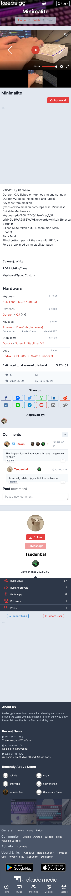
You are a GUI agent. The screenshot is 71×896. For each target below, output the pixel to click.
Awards (37, 836)
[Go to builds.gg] (44, 3)
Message (37, 546)
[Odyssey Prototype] (49, 812)
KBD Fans (9, 302)
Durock (7, 343)
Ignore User (55, 615)
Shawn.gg (22, 444)
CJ (18, 314)
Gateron (8, 314)
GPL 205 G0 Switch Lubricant (33, 356)
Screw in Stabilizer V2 (29, 343)
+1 (48, 443)
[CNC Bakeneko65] (24, 812)
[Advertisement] (35, 660)
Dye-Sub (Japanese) (29, 327)
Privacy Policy (16, 856)
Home (22, 20)
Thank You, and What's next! (18, 740)
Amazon (8, 327)
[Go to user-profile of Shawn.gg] (7, 444)
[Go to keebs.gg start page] (13, 3)
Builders (48, 836)
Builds (36, 20)
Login (64, 3)
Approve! (59, 100)
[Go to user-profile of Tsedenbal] (35, 523)
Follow (37, 537)
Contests (22, 846)
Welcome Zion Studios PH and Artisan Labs (26, 756)
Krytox (7, 356)
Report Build (20, 615)
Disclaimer (47, 856)
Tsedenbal (35, 554)
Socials (27, 836)
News (30, 830)
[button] (61, 50)
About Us (29, 852)
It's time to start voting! (15, 748)
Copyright (32, 856)
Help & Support (45, 852)
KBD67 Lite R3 (27, 302)
